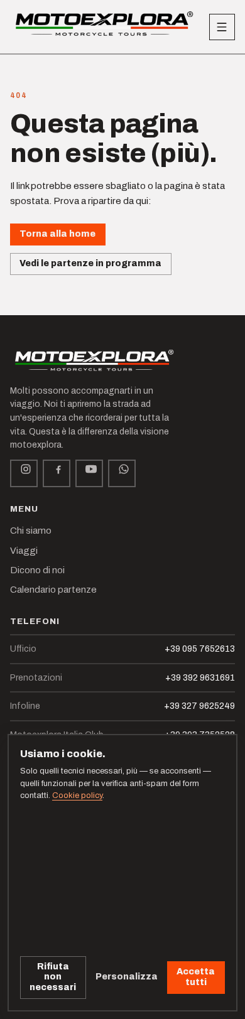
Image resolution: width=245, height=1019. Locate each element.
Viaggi (24, 551)
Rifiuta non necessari (53, 977)
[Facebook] (56, 473)
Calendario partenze (53, 590)
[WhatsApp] (122, 473)
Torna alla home (57, 234)
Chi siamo (31, 531)
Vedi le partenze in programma (90, 263)
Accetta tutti (196, 977)
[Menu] (222, 27)
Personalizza (126, 976)
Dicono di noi (37, 570)
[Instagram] (24, 473)
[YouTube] (89, 473)
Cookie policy (77, 795)
